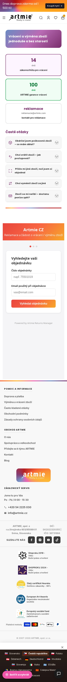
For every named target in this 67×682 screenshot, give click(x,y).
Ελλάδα (49, 665)
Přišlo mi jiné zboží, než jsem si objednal (33, 170)
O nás (7, 437)
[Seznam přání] (55, 17)
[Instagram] (40, 539)
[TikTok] (57, 539)
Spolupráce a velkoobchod (20, 442)
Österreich (13, 659)
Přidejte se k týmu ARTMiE (19, 448)
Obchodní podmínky (16, 413)
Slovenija (19, 665)
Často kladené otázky (16, 407)
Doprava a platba (14, 396)
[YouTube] (48, 539)
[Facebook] (31, 539)
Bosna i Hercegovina (18, 670)
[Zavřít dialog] (62, 647)
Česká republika (35, 653)
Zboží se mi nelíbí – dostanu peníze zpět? (32, 196)
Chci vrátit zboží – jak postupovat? (28, 156)
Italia (35, 665)
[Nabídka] (4, 17)
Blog (6, 460)
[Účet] (48, 17)
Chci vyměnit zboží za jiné (30, 183)
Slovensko (12, 653)
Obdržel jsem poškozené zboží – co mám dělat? (33, 142)
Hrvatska (54, 659)
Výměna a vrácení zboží (18, 402)
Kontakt (8, 454)
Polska (57, 653)
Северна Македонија (49, 670)
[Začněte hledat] (41, 17)
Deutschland (34, 659)
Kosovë (33, 675)
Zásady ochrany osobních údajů (23, 419)
